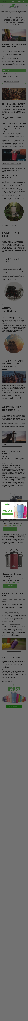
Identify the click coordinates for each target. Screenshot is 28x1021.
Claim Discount (7, 513)
